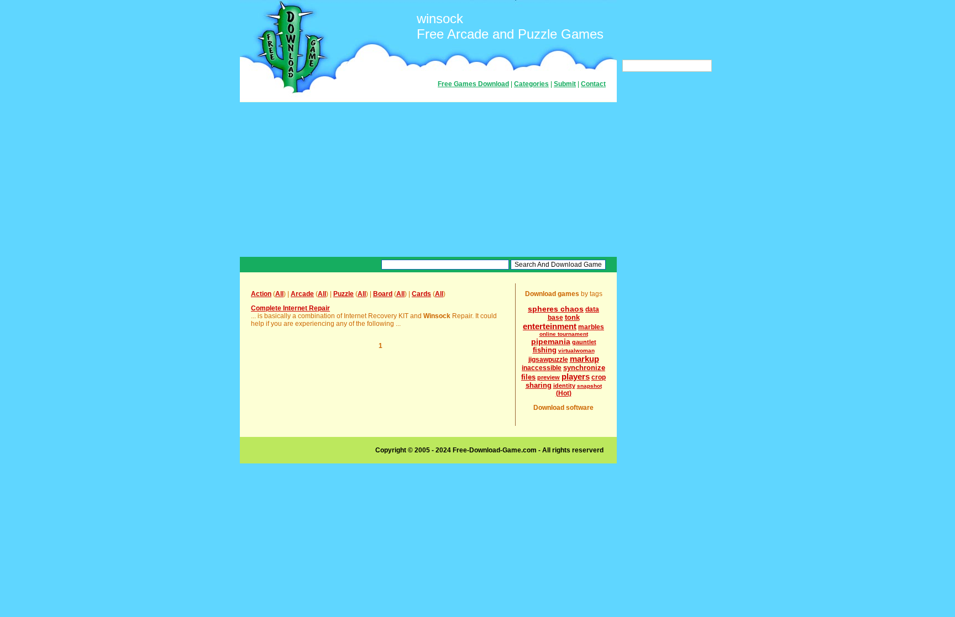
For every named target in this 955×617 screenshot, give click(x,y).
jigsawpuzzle (548, 359)
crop (598, 377)
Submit (565, 84)
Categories (531, 84)
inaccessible (542, 368)
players (576, 376)
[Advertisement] (428, 179)
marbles (591, 327)
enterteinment (549, 326)
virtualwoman (576, 350)
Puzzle (343, 294)
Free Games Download (473, 84)
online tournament (563, 334)
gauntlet (584, 342)
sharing (539, 385)
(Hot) (563, 393)
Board (382, 294)
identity (564, 385)
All (279, 294)
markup (584, 358)
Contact (593, 84)
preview (548, 377)
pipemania (550, 341)
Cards (421, 294)
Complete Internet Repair (290, 308)
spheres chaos (556, 308)
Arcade (302, 294)
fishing (545, 350)
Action (261, 294)
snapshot (589, 386)
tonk (572, 317)
